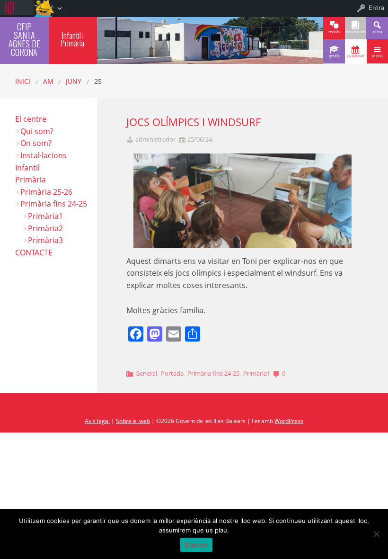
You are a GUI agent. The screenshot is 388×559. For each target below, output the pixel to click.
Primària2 (45, 228)
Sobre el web (133, 421)
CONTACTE (34, 252)
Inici (22, 81)
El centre (30, 119)
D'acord (196, 545)
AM (48, 81)
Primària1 (256, 373)
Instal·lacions (43, 155)
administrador (155, 139)
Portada (172, 373)
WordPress (288, 421)
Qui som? (36, 131)
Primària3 (45, 240)
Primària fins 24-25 (213, 373)
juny (73, 81)
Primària (30, 179)
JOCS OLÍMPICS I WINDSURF (193, 122)
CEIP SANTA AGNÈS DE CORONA (24, 39)
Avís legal (97, 421)
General (146, 373)
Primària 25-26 (46, 192)
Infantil (27, 167)
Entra (376, 7)
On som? (36, 143)
